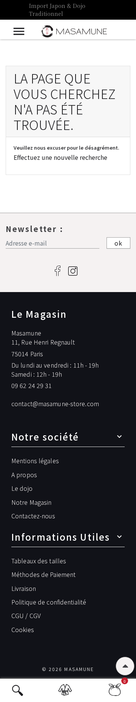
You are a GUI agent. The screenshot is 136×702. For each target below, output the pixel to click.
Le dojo (21, 488)
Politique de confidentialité (48, 601)
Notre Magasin (31, 502)
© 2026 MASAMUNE (68, 669)
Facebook (57, 271)
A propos (24, 474)
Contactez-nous (33, 515)
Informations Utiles (60, 536)
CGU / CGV (26, 615)
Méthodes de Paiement (43, 574)
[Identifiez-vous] (66, 693)
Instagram (72, 271)
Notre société (45, 436)
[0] (114, 692)
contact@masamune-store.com (55, 403)
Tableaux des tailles (38, 560)
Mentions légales (35, 460)
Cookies (22, 629)
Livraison (23, 588)
